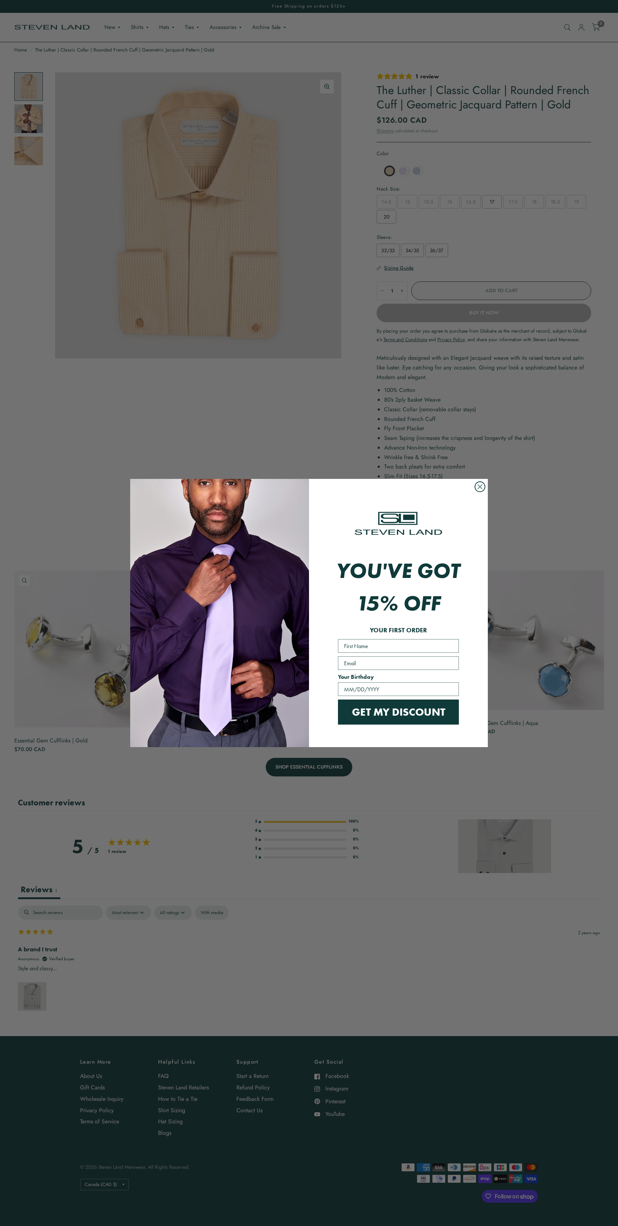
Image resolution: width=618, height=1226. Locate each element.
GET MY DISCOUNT (398, 712)
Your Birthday (356, 676)
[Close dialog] (480, 487)
